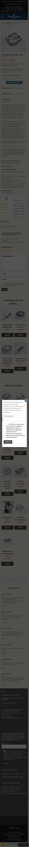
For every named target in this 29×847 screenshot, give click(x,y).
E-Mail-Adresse (8, 416)
